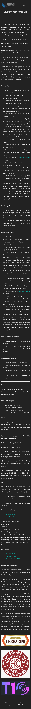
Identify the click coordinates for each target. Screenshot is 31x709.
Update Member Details (12, 558)
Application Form (10, 514)
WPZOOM (20, 705)
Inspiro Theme (12, 705)
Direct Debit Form (10, 517)
